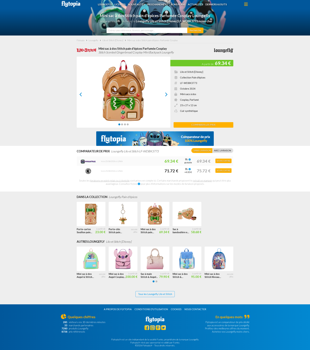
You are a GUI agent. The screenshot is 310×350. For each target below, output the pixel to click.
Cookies (176, 309)
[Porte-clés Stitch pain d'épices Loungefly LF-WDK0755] (125, 214)
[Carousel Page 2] (122, 124)
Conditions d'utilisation (151, 309)
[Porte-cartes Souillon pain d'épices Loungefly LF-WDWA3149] (93, 214)
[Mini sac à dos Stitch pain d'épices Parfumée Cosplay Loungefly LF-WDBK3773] (157, 214)
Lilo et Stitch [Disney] (113, 40)
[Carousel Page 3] (125, 124)
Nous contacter (195, 309)
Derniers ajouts (216, 4)
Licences (119, 4)
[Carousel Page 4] (128, 124)
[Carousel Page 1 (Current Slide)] (119, 124)
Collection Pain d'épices (192, 77)
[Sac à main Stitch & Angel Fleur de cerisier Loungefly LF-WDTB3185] (157, 259)
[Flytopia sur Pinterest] (158, 327)
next (163, 95)
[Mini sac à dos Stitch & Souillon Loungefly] (189, 259)
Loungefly (105, 4)
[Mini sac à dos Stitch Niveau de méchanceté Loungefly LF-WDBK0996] (221, 259)
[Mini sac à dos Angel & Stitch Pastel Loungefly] (93, 259)
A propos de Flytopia (118, 309)
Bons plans (178, 4)
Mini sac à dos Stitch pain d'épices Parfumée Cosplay (152, 40)
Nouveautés (136, 4)
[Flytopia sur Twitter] (163, 327)
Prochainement (157, 4)
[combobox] (147, 30)
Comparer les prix (203, 124)
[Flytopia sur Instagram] (152, 327)
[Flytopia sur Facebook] (147, 327)
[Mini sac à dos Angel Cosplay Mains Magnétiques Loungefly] (125, 259)
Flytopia (70, 4)
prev (84, 95)
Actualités (195, 4)
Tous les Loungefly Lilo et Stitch (155, 294)
